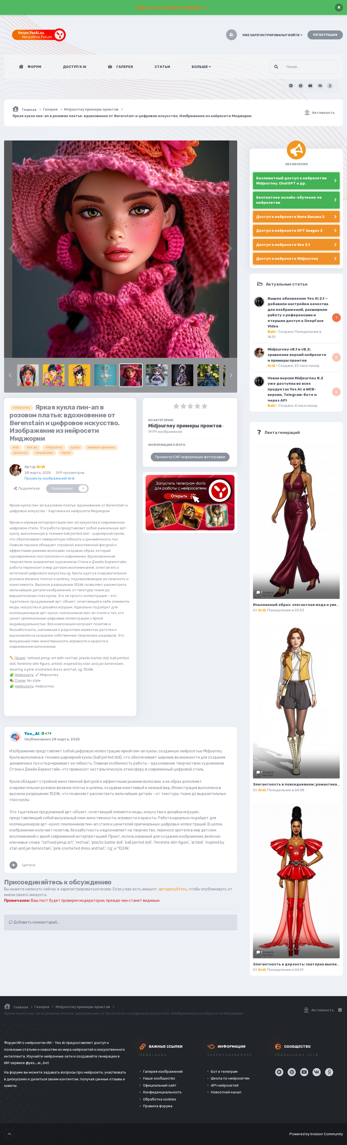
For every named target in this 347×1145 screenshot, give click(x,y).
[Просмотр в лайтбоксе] (120, 249)
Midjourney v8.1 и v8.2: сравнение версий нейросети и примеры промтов (297, 354)
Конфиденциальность (162, 1092)
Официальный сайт (159, 1085)
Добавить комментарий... (36, 922)
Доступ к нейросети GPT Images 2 (289, 231)
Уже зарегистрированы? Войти (271, 35)
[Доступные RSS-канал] (339, 1010)
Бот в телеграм (224, 1071)
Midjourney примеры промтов (185, 426)
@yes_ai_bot (37, 1063)
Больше (200, 67)
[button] (10, 375)
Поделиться (28, 488)
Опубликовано (52, 739)
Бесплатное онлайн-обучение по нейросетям (289, 200)
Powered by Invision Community (316, 1134)
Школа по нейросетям (230, 1078)
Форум (34, 67)
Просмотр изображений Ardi (49, 478)
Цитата (28, 865)
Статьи (162, 67)
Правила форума (157, 1106)
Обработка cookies (159, 1099)
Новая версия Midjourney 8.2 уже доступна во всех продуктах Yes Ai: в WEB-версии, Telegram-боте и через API (295, 389)
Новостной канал (226, 1092)
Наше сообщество (159, 1078)
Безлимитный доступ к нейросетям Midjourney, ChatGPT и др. (291, 181)
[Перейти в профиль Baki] (259, 302)
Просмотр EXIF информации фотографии (190, 457)
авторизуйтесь (173, 889)
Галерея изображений (163, 1071)
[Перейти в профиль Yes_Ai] (15, 737)
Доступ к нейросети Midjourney (287, 258)
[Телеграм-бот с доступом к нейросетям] (190, 502)
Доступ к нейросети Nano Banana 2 (290, 217)
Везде (327, 67)
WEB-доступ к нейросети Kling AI (169, 7)
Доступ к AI (74, 67)
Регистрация (325, 35)
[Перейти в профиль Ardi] (15, 470)
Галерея (124, 67)
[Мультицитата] (13, 865)
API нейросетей (225, 1085)
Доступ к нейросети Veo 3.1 (283, 245)
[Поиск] (276, 67)
